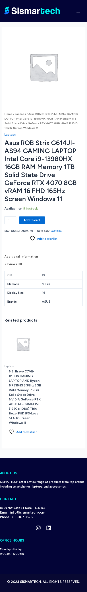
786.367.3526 (22, 517)
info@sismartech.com (27, 512)
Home (8, 114)
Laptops (20, 114)
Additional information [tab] (21, 256)
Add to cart (32, 220)
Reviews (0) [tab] (13, 264)
